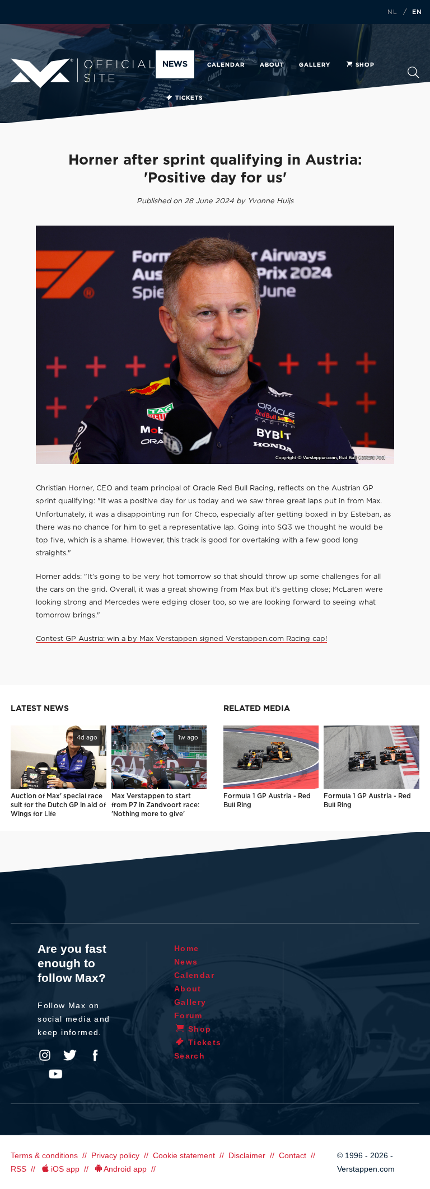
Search (413, 76)
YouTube (55, 1074)
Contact (292, 1155)
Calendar (226, 65)
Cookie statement (184, 1155)
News (175, 64)
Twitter (70, 1055)
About (272, 65)
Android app (125, 1168)
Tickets (189, 98)
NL (392, 12)
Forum (188, 1015)
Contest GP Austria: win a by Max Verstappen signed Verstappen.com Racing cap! (181, 639)
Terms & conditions (44, 1155)
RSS (18, 1168)
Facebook (95, 1055)
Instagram (45, 1055)
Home (186, 948)
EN (417, 12)
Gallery (314, 65)
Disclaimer (246, 1155)
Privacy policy (115, 1155)
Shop (365, 65)
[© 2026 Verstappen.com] (215, 345)
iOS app (65, 1168)
